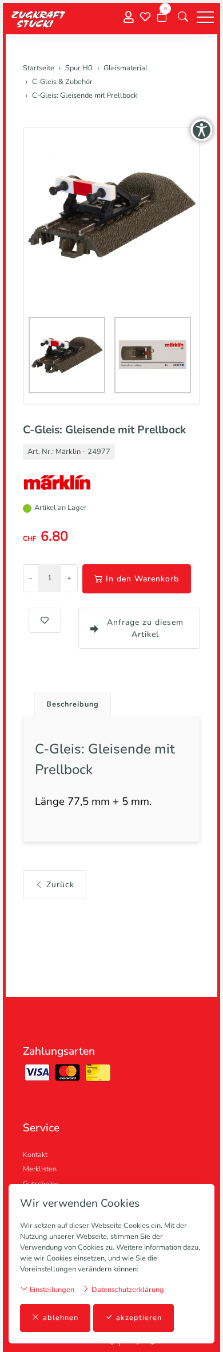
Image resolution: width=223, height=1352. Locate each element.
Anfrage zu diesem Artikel (145, 628)
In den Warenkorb (142, 578)
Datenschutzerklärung (127, 1290)
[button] (183, 17)
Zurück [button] (60, 884)
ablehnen (60, 1318)
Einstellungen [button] (51, 1290)
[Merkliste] (145, 17)
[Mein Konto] (128, 17)
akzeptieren (139, 1318)
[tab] (68, 701)
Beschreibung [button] (72, 704)
